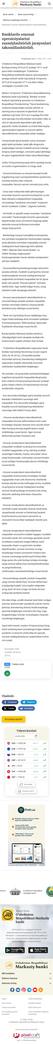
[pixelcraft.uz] (26, 1035)
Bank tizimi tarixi (34, 1007)
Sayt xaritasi (6, 1003)
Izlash (4, 999)
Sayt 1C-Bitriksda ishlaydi (26, 1040)
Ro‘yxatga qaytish (13, 719)
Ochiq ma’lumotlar (9, 1007)
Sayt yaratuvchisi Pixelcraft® (26, 1029)
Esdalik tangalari (34, 1003)
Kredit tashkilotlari (35, 999)
